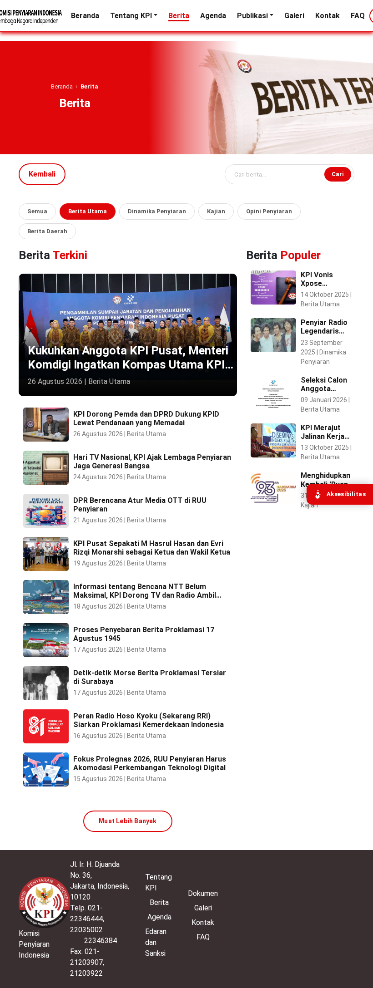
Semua (37, 211)
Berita (178, 15)
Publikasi (252, 15)
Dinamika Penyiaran (157, 211)
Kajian (216, 211)
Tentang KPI (131, 15)
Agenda (213, 15)
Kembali (42, 174)
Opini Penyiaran (269, 211)
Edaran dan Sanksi (155, 942)
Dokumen (203, 893)
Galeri (294, 15)
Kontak (327, 15)
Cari (338, 174)
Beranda (85, 15)
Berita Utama (87, 211)
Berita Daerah (47, 231)
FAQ (358, 15)
